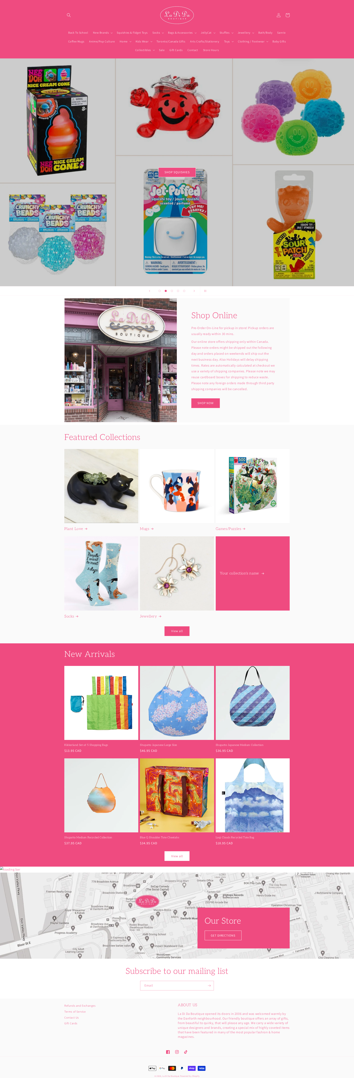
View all (177, 631)
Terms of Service (75, 1011)
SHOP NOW (205, 403)
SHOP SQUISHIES (177, 172)
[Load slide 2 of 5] (166, 291)
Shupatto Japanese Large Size (158, 745)
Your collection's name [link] (240, 573)
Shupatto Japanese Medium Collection (240, 745)
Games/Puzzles (228, 529)
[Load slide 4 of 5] (178, 291)
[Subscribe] (209, 985)
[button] (68, 15)
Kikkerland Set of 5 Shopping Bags (86, 745)
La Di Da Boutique (170, 1076)
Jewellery (148, 616)
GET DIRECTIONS (223, 935)
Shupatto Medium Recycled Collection (88, 837)
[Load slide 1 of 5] (160, 291)
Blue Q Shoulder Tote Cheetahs (159, 837)
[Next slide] (194, 290)
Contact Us (71, 1017)
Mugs (144, 529)
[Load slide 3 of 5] (172, 291)
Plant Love (73, 529)
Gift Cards (70, 1023)
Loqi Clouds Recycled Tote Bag (235, 837)
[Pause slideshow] (204, 290)
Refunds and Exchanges (80, 1005)
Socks (69, 616)
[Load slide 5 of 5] (184, 291)
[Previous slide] (149, 290)
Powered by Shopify (190, 1076)
